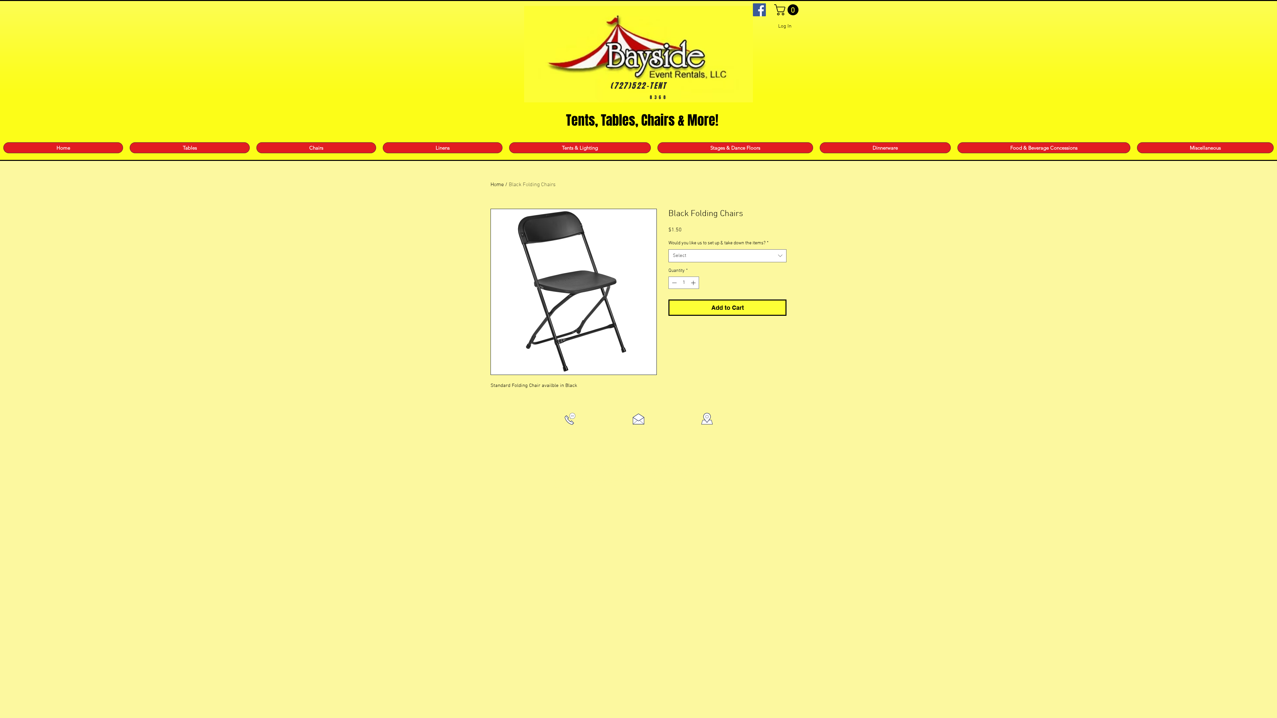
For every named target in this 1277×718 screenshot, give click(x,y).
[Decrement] (673, 283)
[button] (787, 9)
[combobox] (727, 255)
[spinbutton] (684, 283)
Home (497, 184)
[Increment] (694, 283)
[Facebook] (759, 9)
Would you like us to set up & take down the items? (718, 243)
